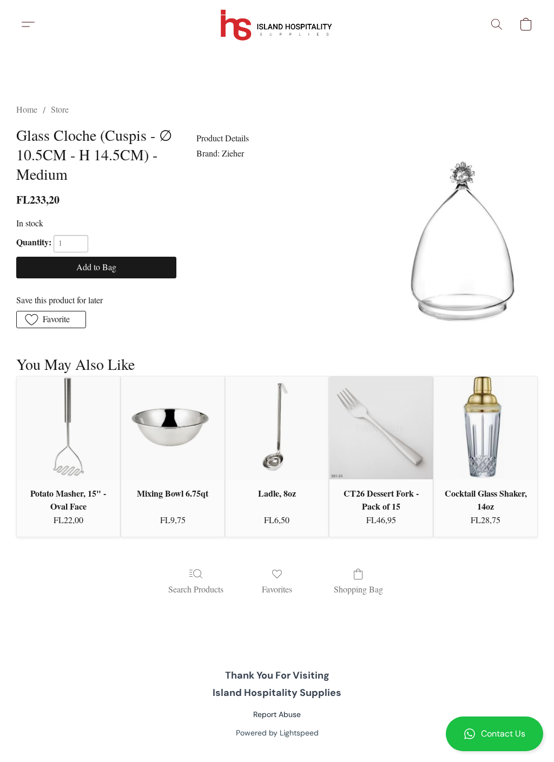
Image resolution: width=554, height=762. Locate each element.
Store (60, 109)
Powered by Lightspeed (277, 733)
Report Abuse (277, 714)
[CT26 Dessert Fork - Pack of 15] (381, 428)
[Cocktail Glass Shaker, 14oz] (485, 428)
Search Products (195, 589)
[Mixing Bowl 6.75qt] (173, 428)
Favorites (277, 589)
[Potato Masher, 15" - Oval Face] (68, 428)
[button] (494, 734)
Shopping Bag (358, 589)
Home (26, 109)
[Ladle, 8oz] (277, 428)
